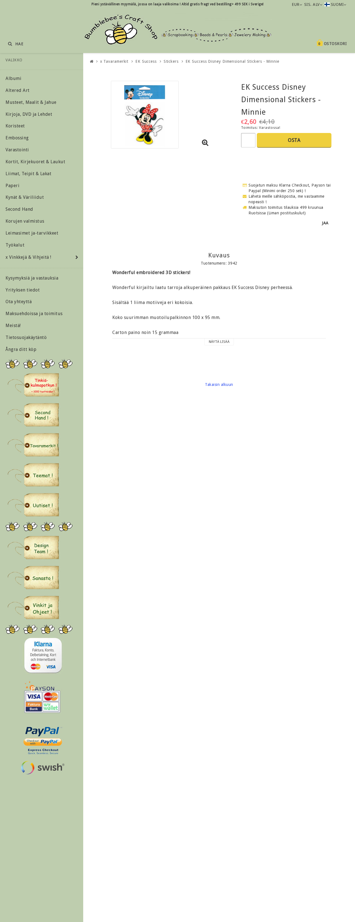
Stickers (171, 61)
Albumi (13, 78)
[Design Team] (33, 547)
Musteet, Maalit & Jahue (31, 102)
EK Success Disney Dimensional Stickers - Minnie (232, 61)
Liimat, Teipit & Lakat (28, 173)
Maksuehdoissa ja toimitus (34, 313)
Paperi (12, 185)
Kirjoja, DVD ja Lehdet (29, 114)
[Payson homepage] (42, 697)
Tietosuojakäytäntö (26, 337)
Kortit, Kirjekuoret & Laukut (35, 161)
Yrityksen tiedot (23, 290)
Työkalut (15, 245)
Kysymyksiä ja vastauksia (32, 278)
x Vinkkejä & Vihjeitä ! (28, 257)
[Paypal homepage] (42, 739)
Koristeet (15, 126)
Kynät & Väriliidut (25, 197)
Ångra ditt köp (21, 349)
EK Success (146, 61)
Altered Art (18, 90)
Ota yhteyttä (19, 301)
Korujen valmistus (25, 221)
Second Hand (19, 209)
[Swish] (42, 767)
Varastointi (17, 149)
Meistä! (13, 325)
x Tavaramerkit (114, 61)
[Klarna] (42, 655)
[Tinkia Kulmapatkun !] (33, 384)
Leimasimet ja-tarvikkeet (32, 233)
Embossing (17, 137)
